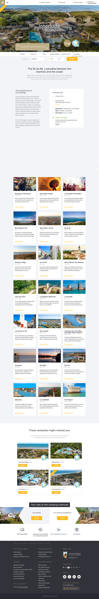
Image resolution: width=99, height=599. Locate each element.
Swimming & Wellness (55, 54)
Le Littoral (21, 489)
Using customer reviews (44, 583)
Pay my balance (42, 574)
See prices (72, 59)
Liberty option (41, 585)
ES (71, 567)
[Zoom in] (97, 167)
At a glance (22, 54)
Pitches (44, 54)
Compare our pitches (18, 571)
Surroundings (77, 54)
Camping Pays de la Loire (44, 556)
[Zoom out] (97, 169)
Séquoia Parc (56, 462)
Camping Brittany (42, 554)
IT (79, 567)
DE (76, 567)
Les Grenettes (56, 489)
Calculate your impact (43, 569)
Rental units (33, 54)
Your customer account (44, 567)
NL (65, 567)
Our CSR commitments (19, 574)
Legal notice (41, 578)
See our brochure (17, 567)
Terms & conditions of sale (44, 576)
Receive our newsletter (18, 565)
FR (74, 567)
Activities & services (65, 54)
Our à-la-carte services (18, 578)
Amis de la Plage (23, 462)
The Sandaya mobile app (44, 571)
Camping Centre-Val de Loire (45, 552)
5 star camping (17, 552)
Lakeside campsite (17, 554)
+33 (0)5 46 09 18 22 (59, 96)
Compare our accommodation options (22, 569)
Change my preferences (44, 587)
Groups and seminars (18, 576)
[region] (49, 153)
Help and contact (42, 565)
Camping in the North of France (21, 556)
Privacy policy (41, 580)
